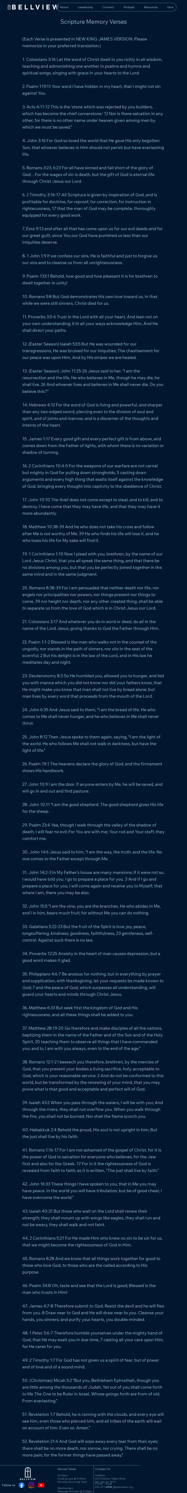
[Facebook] (21, 1485)
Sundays (63, 1475)
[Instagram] (31, 1485)
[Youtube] (41, 1485)
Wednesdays (65, 1488)
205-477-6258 (103, 1487)
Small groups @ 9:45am (72, 1478)
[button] (151, 7)
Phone (99, 1483)
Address (100, 1475)
